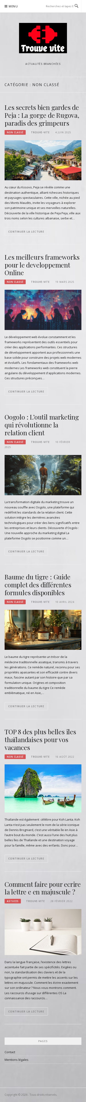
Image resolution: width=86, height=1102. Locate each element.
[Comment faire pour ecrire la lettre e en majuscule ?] (43, 932)
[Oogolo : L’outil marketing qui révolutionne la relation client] (43, 475)
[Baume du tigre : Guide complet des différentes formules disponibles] (43, 629)
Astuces (13, 901)
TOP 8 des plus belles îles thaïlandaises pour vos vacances (40, 739)
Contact (10, 1052)
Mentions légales (16, 1060)
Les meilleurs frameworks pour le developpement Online (42, 265)
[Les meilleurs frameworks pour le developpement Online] (43, 310)
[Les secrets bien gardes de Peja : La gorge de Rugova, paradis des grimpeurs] (43, 160)
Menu (13, 6)
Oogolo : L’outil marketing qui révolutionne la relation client (42, 425)
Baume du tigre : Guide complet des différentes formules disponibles (38, 585)
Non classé (15, 132)
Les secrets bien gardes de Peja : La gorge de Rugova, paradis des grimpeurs (42, 115)
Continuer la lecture (26, 231)
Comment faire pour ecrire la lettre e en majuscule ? (43, 888)
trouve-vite (40, 132)
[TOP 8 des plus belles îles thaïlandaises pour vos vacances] (43, 788)
